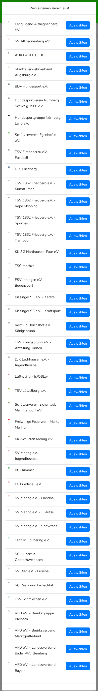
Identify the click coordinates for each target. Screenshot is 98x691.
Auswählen (78, 25)
